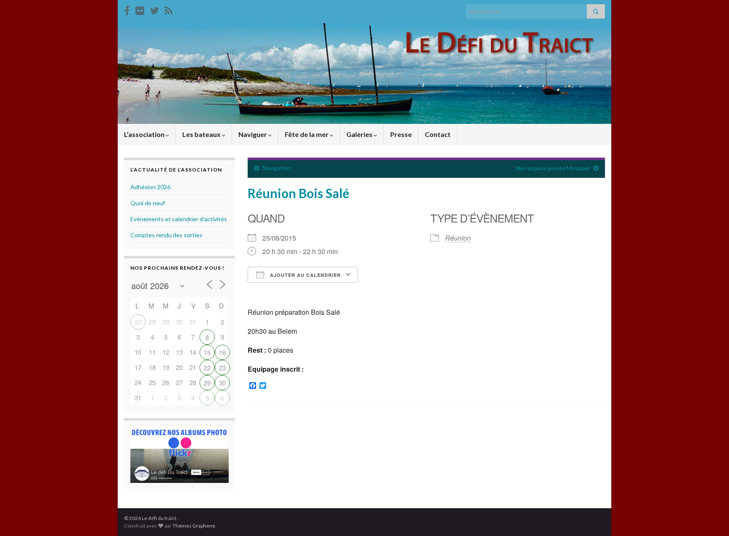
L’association (145, 134)
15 (207, 352)
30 (222, 382)
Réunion (458, 238)
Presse (401, 134)
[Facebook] (127, 9)
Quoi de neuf (147, 202)
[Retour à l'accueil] (364, 73)
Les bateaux (202, 134)
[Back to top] (710, 517)
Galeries (360, 134)
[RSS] (169, 9)
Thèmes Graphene (194, 526)
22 (207, 367)
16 (222, 352)
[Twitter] (154, 9)
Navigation (276, 168)
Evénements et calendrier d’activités (178, 218)
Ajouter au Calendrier (304, 275)
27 (138, 322)
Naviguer (253, 134)
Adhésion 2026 (150, 186)
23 (222, 367)
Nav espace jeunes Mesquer (553, 168)
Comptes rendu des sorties (166, 235)
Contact (438, 134)
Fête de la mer (307, 134)
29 (207, 382)
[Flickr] (139, 9)
